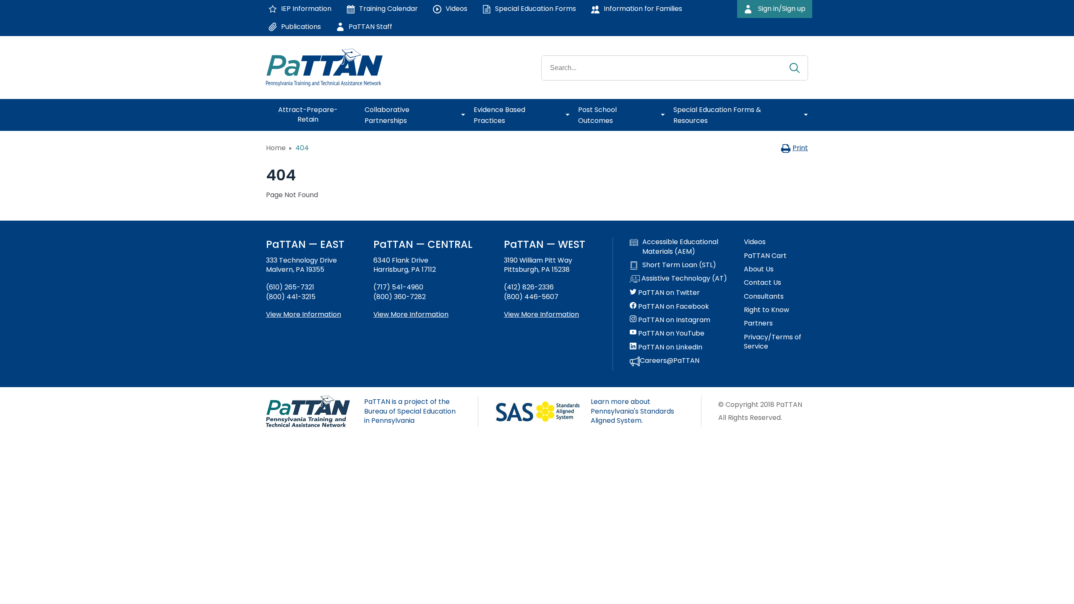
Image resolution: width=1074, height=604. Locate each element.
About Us (759, 269)
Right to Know (766, 310)
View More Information (303, 314)
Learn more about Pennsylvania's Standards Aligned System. (632, 411)
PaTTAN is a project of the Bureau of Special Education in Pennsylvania (410, 411)
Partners (758, 323)
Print (800, 148)
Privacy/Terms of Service (772, 342)
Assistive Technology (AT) (683, 278)
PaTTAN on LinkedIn (669, 347)
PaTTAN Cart (765, 255)
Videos (755, 242)
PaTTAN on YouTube (670, 333)
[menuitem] (311, 115)
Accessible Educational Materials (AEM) (680, 246)
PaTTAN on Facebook (672, 306)
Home (276, 148)
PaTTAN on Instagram (673, 320)
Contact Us (762, 282)
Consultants (764, 296)
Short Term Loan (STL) (679, 265)
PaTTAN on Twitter (668, 292)
